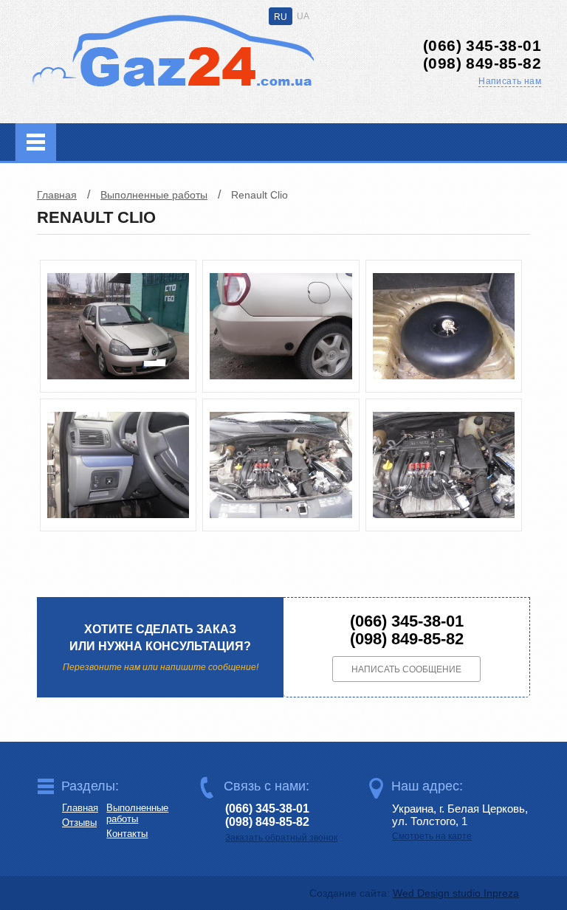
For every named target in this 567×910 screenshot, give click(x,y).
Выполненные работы (153, 195)
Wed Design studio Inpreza (456, 893)
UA (303, 16)
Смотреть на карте (432, 836)
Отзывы (79, 822)
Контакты (127, 833)
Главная (57, 195)
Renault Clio (259, 195)
